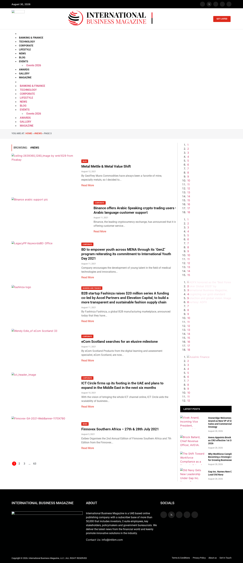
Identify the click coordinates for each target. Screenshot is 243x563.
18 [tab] (188, 212)
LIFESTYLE (25, 49)
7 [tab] (188, 168)
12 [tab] (188, 188)
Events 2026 (33, 65)
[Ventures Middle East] (209, 361)
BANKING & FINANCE (31, 37)
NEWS (22, 53)
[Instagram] (215, 4)
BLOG (22, 57)
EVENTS (23, 61)
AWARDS (24, 69)
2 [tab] (188, 148)
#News (38, 133)
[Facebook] (202, 4)
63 (34, 463)
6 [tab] (188, 164)
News (85, 424)
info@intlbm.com (112, 539)
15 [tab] (188, 200)
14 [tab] (188, 196)
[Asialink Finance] (198, 357)
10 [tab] (188, 180)
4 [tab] (188, 156)
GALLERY (24, 73)
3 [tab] (188, 152)
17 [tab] (188, 208)
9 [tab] (188, 176)
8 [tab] (188, 172)
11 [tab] (188, 184)
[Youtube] (222, 4)
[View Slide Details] (209, 302)
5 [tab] (188, 160)
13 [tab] (188, 192)
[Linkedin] (228, 4)
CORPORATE (26, 45)
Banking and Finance (92, 288)
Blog (85, 161)
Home (28, 133)
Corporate (99, 203)
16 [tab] (188, 204)
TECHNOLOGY (27, 41)
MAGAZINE (25, 77)
